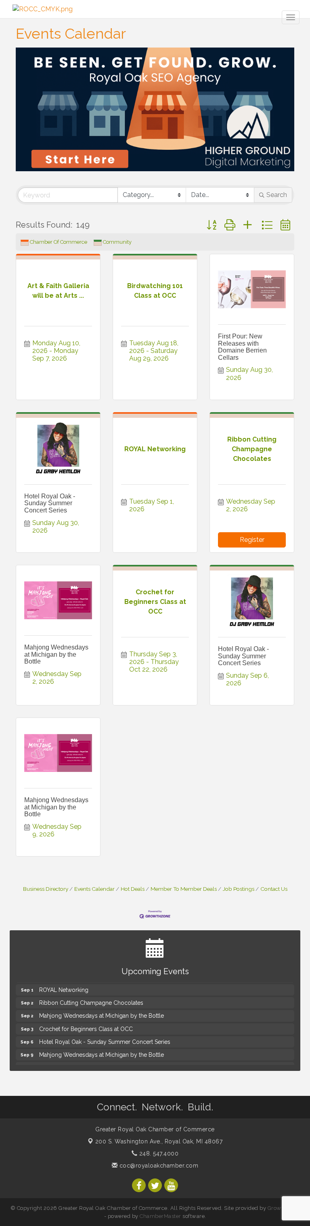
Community (117, 242)
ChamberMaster (160, 1216)
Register (252, 540)
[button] (211, 225)
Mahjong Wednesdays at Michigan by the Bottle (56, 654)
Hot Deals (133, 889)
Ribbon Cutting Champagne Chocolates (91, 999)
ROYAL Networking (63, 986)
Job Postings (238, 889)
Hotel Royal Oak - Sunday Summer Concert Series (49, 503)
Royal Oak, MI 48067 (159, 1141)
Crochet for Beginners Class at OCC (86, 1025)
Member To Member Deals (184, 889)
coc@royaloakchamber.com (157, 1165)
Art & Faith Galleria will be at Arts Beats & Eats (98, 1064)
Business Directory (45, 889)
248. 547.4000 (157, 1153)
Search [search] (276, 195)
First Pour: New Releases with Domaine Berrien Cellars (242, 347)
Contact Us (273, 889)
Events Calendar (94, 889)
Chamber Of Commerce (58, 242)
